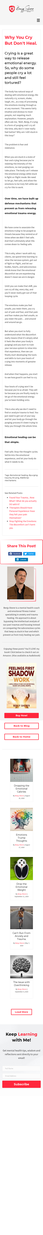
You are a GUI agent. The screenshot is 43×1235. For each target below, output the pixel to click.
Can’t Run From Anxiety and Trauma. (22, 936)
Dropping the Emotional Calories (21, 788)
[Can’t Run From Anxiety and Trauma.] (21, 917)
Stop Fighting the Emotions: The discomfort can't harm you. (22, 524)
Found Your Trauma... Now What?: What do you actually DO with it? (23, 501)
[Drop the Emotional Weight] (21, 868)
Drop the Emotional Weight (21, 887)
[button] (21, 715)
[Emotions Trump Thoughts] (21, 819)
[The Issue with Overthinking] (21, 966)
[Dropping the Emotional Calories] (21, 770)
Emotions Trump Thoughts (21, 837)
